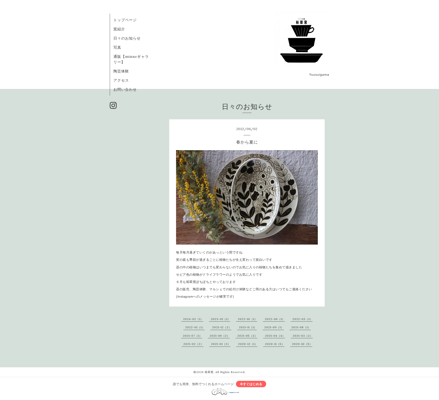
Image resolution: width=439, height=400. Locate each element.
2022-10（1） (247, 319)
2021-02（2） (193, 344)
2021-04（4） (275, 335)
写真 (117, 47)
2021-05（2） (247, 335)
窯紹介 (119, 29)
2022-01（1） (195, 327)
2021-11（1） (248, 327)
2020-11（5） (274, 344)
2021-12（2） (221, 327)
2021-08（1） (301, 327)
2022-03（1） (302, 319)
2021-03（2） (303, 335)
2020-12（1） (247, 344)
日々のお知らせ (127, 38)
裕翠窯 (209, 372)
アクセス (121, 80)
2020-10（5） (302, 344)
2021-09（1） (274, 327)
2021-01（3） (220, 344)
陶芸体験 (121, 71)
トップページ (125, 20)
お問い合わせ (125, 89)
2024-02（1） (193, 319)
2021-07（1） (192, 335)
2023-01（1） (220, 319)
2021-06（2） (220, 335)
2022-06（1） (275, 319)
